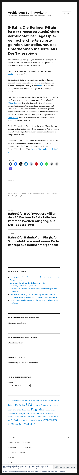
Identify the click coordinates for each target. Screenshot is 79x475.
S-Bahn (47, 194)
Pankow (23, 416)
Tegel (11, 424)
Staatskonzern (26, 196)
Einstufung (11, 196)
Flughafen (37, 409)
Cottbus (35, 405)
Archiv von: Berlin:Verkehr (27, 12)
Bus (23, 405)
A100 (9, 400)
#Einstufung (13, 117)
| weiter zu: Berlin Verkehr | (19, 442)
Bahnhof (36, 400)
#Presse (40, 86)
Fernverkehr (26, 410)
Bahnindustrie (39, 194)
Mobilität (42, 413)
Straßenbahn (50, 419)
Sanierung (54, 416)
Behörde (54, 194)
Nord (10, 416)
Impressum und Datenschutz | (20, 447)
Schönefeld (16, 420)
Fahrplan (55, 405)
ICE (38, 413)
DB (39, 405)
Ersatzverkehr (46, 405)
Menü (67, 14)
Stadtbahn (34, 420)
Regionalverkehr (44, 416)
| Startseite (12, 437)
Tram (16, 424)
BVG (29, 405)
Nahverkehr (50, 413)
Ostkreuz (16, 416)
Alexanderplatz (16, 400)
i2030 (34, 413)
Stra (40, 420)
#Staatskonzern (14, 103)
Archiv (10, 383)
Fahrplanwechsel (14, 410)
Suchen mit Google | (16, 452)
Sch (9, 420)
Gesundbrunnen (13, 413)
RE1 (36, 416)
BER (10, 404)
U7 (22, 424)
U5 (20, 424)
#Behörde (12, 74)
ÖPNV (32, 424)
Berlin (17, 405)
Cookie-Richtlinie (59, 471)
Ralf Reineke (15, 194)
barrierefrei (43, 400)
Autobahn (25, 400)
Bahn (30, 400)
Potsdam (30, 416)
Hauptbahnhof (25, 413)
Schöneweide (25, 420)
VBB (26, 423)
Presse (18, 196)
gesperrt (53, 410)
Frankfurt (47, 410)
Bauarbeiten (53, 400)
